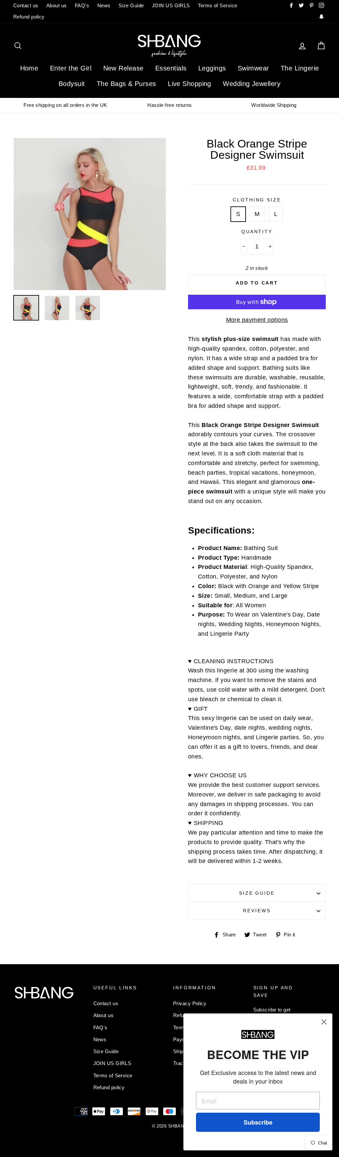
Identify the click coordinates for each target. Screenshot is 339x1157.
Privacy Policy (189, 1003)
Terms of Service (217, 5)
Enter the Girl (70, 68)
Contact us (25, 5)
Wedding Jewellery (251, 83)
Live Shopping (189, 83)
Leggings (212, 68)
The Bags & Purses (126, 83)
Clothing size (257, 199)
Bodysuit (72, 83)
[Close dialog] (324, 1022)
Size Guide (131, 5)
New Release (123, 68)
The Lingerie (300, 68)
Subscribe (258, 1122)
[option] (65, 105)
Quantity (256, 231)
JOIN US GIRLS (171, 5)
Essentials (171, 68)
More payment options (257, 320)
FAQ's (82, 5)
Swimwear (253, 68)
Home (29, 68)
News (104, 5)
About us (56, 5)
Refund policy (29, 17)
